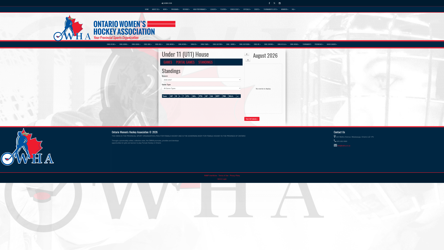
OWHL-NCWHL (182, 44)
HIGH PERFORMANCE (199, 9)
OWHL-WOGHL (294, 44)
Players (223, 9)
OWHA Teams (204, 44)
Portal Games (185, 62)
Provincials (318, 44)
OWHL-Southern (244, 44)
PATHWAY (186, 9)
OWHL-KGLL (158, 44)
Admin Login (222, 179)
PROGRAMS (174, 9)
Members (284, 9)
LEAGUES (213, 9)
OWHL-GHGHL (135, 44)
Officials (246, 9)
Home (147, 9)
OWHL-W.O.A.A (282, 44)
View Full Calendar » (252, 119)
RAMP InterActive (210, 175)
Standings (205, 62)
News (165, 9)
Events (256, 9)
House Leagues (331, 44)
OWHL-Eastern (217, 44)
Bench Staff (234, 9)
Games (168, 62)
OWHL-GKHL (147, 44)
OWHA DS (193, 44)
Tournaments (307, 44)
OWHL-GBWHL (123, 44)
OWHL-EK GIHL (111, 44)
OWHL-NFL (257, 44)
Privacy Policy (235, 175)
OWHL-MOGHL (170, 44)
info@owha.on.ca (344, 145)
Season (165, 76)
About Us (155, 9)
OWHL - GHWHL (230, 44)
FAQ (293, 9)
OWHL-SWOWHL (268, 44)
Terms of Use (223, 175)
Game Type (166, 84)
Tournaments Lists (270, 9)
